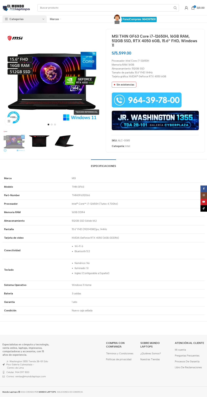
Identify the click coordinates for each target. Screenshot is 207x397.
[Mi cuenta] (186, 8)
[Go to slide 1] (48, 124)
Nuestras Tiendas (150, 359)
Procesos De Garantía (187, 361)
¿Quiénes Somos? (150, 353)
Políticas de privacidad (118, 359)
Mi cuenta (180, 349)
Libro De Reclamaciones (188, 367)
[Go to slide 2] (52, 124)
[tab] (103, 164)
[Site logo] (16, 7)
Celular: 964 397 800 (17, 372)
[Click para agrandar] (9, 121)
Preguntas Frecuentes (187, 355)
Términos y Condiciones (119, 353)
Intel (127, 146)
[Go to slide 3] (55, 124)
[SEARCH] (175, 8)
